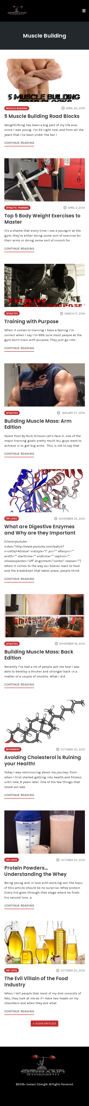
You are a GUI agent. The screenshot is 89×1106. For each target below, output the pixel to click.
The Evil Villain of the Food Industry (36, 981)
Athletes (12, 313)
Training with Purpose (31, 321)
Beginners (13, 749)
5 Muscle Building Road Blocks (41, 116)
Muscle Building (16, 108)
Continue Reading (19, 143)
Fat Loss (11, 518)
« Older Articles (44, 1023)
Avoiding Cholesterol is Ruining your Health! (42, 760)
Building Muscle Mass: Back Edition (38, 655)
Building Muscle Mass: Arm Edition (38, 424)
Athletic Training (17, 207)
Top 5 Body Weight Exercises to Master (42, 218)
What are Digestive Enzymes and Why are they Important (39, 529)
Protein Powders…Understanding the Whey (35, 871)
